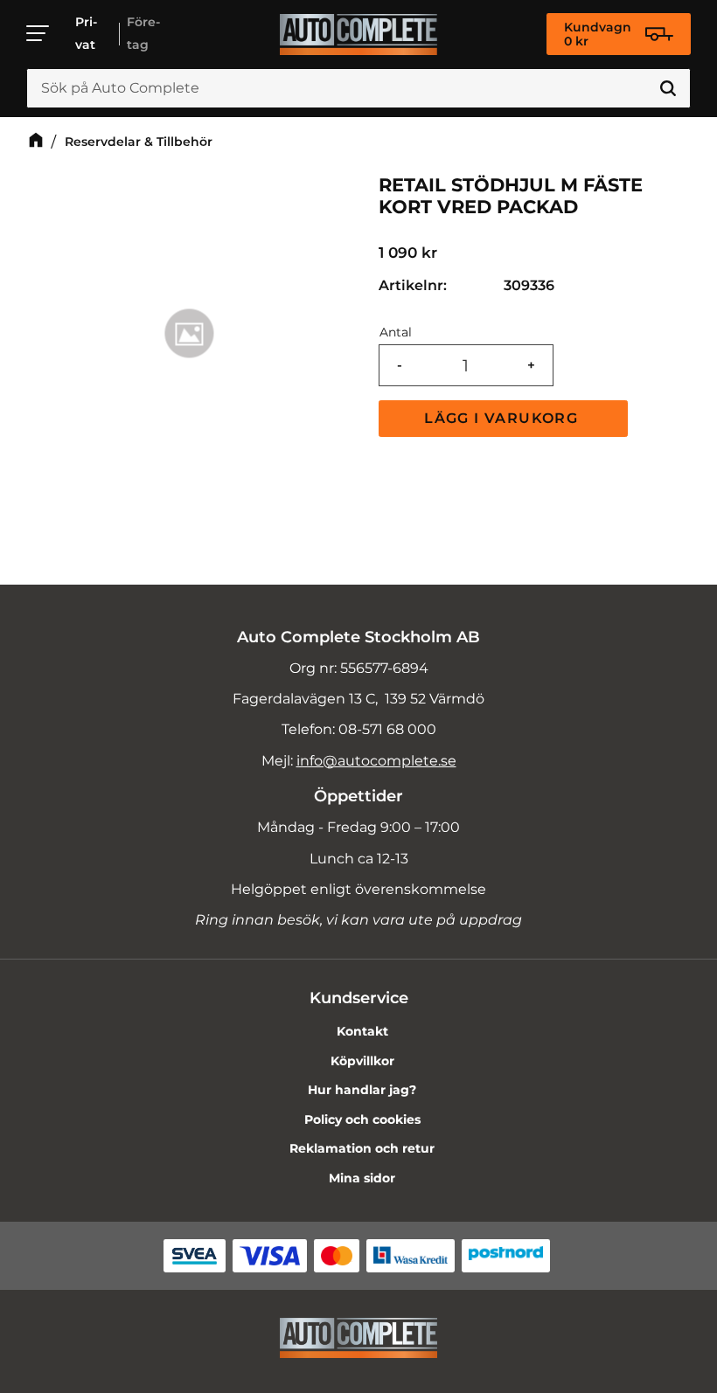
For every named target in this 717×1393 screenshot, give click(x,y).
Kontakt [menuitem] (362, 1031)
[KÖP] (503, 418)
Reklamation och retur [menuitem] (362, 1148)
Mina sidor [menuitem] (362, 1178)
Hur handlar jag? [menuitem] (362, 1090)
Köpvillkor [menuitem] (362, 1061)
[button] (38, 33)
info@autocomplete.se (376, 760)
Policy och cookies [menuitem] (362, 1119)
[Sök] (668, 88)
